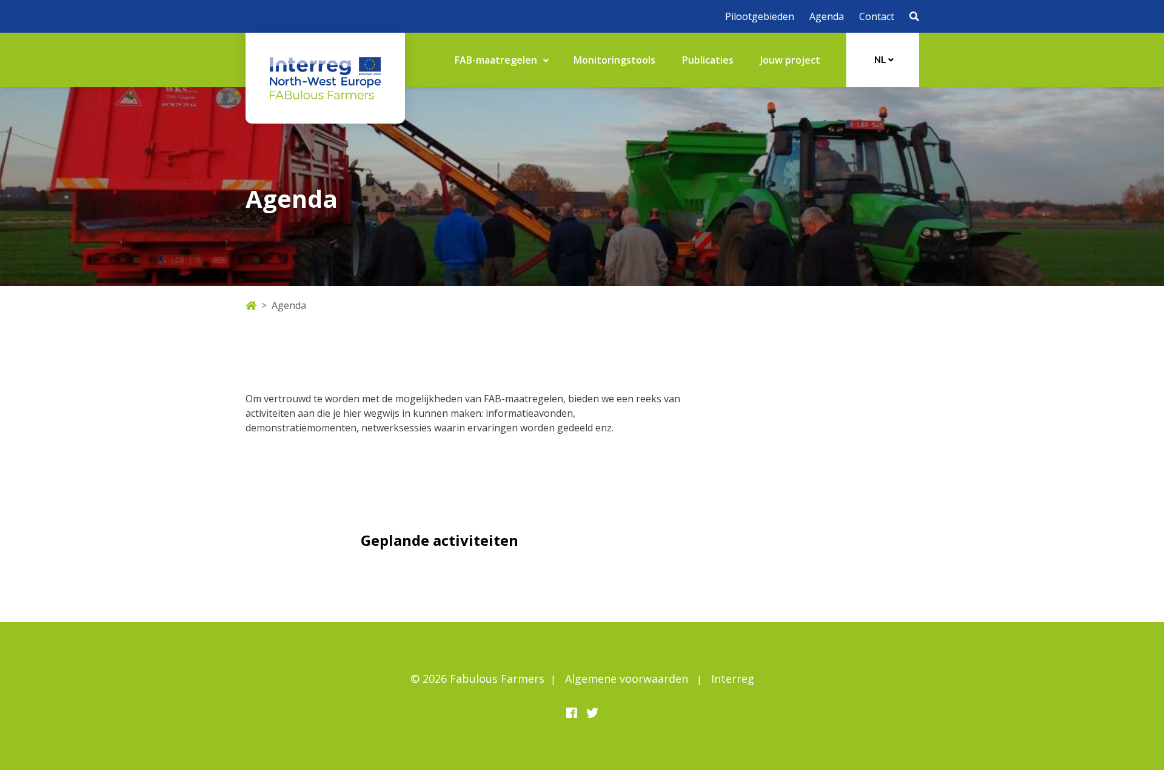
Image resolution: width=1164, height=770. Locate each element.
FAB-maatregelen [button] (497, 60)
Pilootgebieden (759, 16)
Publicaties (708, 60)
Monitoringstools (614, 60)
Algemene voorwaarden (626, 678)
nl (881, 59)
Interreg (732, 678)
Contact (876, 16)
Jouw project (790, 60)
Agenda (826, 16)
